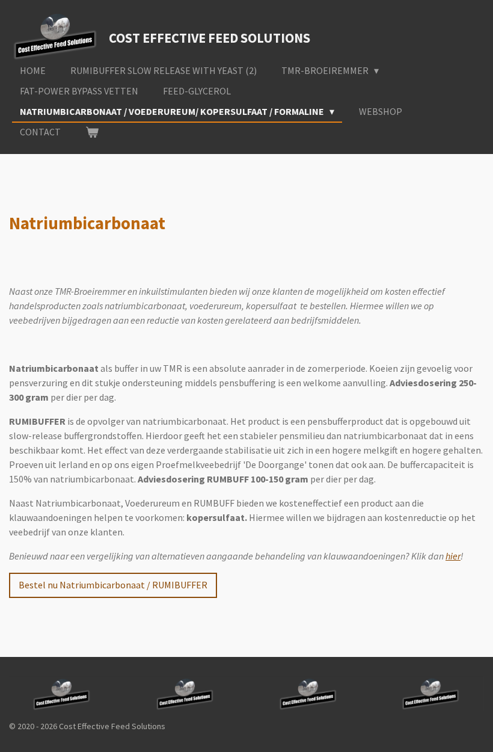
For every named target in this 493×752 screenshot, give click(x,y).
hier (453, 556)
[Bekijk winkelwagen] (92, 132)
